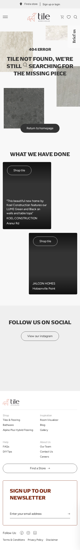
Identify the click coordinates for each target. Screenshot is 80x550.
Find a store (31, 3)
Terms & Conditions (14, 539)
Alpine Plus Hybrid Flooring (18, 429)
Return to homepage (40, 128)
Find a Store (38, 468)
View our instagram (39, 336)
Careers (44, 456)
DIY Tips (7, 451)
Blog (42, 424)
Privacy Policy (35, 539)
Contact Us (46, 451)
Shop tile (19, 170)
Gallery (44, 429)
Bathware (8, 424)
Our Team (45, 446)
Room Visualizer (49, 419)
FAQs (6, 446)
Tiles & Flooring (11, 419)
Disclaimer (52, 539)
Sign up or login (51, 4)
